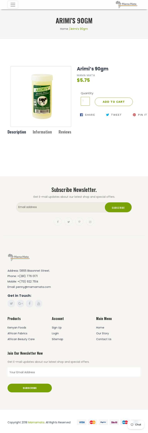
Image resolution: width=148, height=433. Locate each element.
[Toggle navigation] (13, 5)
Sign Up (57, 327)
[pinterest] (79, 221)
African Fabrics (17, 333)
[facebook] (58, 221)
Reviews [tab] (65, 132)
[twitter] (69, 221)
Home (64, 29)
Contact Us (103, 339)
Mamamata (36, 422)
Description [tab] (17, 132)
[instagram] (90, 221)
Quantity (85, 93)
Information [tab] (42, 132)
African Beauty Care (21, 339)
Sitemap (57, 339)
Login (55, 333)
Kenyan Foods (17, 327)
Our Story (102, 333)
